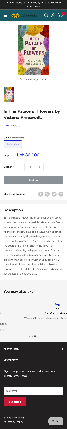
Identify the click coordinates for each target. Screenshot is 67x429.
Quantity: (9, 166)
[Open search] (46, 15)
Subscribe (15, 401)
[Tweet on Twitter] (54, 194)
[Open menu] (5, 15)
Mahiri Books (12, 125)
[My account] (53, 15)
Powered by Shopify (13, 421)
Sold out (33, 180)
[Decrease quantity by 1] (20, 167)
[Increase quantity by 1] (39, 167)
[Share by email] (60, 194)
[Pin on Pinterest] (47, 194)
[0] (60, 15)
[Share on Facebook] (40, 194)
